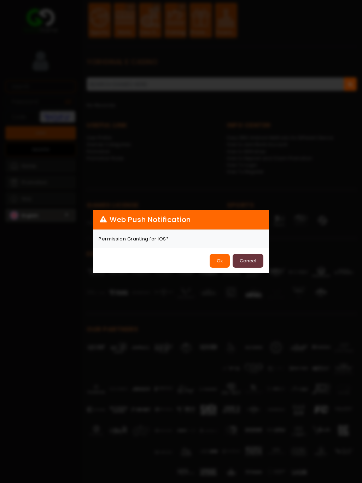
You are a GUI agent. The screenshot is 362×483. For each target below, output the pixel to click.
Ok (220, 261)
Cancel (248, 261)
